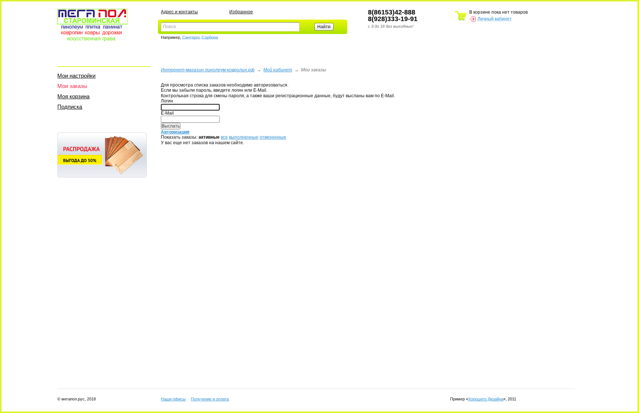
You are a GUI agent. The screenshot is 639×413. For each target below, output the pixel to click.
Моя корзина (73, 96)
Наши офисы (173, 399)
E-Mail (167, 113)
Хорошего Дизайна (485, 399)
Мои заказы (72, 86)
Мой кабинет (277, 69)
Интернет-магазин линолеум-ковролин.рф (207, 69)
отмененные (273, 137)
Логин (167, 101)
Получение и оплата (210, 399)
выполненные (243, 137)
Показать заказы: (179, 137)
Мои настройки (76, 75)
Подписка (69, 107)
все (224, 137)
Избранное (241, 11)
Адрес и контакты (179, 11)
